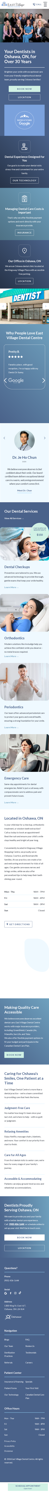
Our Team (8, 1346)
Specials (28, 1382)
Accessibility (9, 1446)
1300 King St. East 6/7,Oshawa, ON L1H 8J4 (15, 1307)
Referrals (8, 1362)
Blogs (6, 1339)
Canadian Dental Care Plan (34, 1396)
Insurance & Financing (13, 1382)
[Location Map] (24, 962)
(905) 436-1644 (16, 1224)
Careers (29, 1362)
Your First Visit (32, 1388)
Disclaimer (8, 1451)
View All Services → (14, 518)
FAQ (27, 1339)
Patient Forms (10, 1388)
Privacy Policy (10, 1441)
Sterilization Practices (9, 1354)
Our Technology (11, 1395)
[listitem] (24, 367)
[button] (3, 306)
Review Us (29, 1346)
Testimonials (30, 1352)
